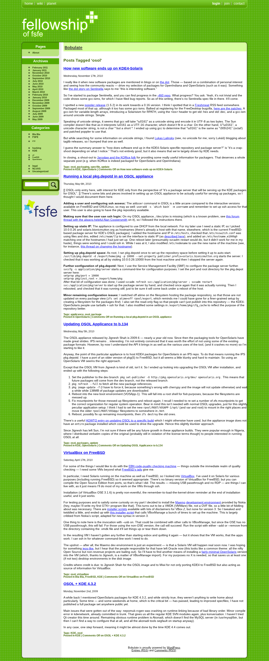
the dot (164, 82)
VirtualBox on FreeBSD (84, 453)
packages (83, 443)
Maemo (180, 502)
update (105, 167)
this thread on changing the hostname (106, 246)
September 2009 (41, 108)
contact (239, 3)
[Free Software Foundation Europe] (40, 208)
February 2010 (40, 94)
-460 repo (163, 95)
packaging (83, 167)
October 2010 (39, 75)
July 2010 (37, 81)
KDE (34, 150)
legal (35, 166)
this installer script (122, 512)
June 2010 (38, 83)
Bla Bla (36, 134)
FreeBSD (35, 157)
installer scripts (117, 509)
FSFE (35, 137)
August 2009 (39, 111)
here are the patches (227, 108)
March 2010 (38, 92)
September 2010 (41, 78)
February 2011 (40, 67)
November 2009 (40, 103)
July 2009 (37, 114)
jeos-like (88, 548)
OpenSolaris (37, 159)
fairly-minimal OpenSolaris (219, 551)
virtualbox (83, 574)
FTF (34, 141)
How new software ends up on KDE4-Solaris (103, 68)
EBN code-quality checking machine (152, 466)
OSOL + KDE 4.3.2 (79, 584)
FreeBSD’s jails (132, 469)
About (35, 52)
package (96, 314)
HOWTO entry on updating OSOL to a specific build (120, 420)
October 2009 (39, 105)
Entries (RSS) (140, 650)
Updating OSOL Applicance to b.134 (95, 324)
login (216, 3)
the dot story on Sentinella (86, 88)
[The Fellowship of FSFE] (60, 24)
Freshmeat (202, 105)
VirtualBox (187, 476)
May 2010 (37, 86)
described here (174, 236)
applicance (77, 314)
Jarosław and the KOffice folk (116, 157)
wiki (40, 3)
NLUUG (36, 168)
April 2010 (37, 89)
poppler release (95, 105)
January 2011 (39, 70)
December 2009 (40, 100)
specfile (95, 167)
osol (73, 167)
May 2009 (37, 119)
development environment (203, 502)
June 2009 (38, 116)
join (227, 3)
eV (33, 155)
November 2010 (40, 73)
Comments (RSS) (165, 650)
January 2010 (39, 97)
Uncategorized (40, 171)
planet (51, 3)
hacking (36, 148)
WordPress (173, 647)
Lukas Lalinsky (164, 138)
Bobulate (73, 47)
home (29, 3)
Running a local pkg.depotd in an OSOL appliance (108, 176)
